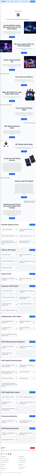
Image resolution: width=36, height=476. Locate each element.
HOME (9, 1)
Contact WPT (3, 466)
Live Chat (2, 470)
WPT (19, 1)
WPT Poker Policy (21, 468)
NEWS (12, 1)
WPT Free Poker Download (5, 458)
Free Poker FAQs (3, 468)
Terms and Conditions (22, 466)
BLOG (16, 1)
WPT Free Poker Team (22, 460)
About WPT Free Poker (22, 458)
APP (27, 1)
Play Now (12, 37)
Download (32, 1)
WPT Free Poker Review (4, 460)
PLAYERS (23, 1)
